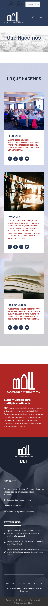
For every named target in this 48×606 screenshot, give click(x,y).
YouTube (21, 583)
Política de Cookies (23, 603)
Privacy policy (35, 583)
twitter (10, 583)
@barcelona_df (13, 530)
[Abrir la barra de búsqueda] (33, 17)
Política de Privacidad (29, 600)
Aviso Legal (11, 600)
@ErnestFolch (16, 544)
